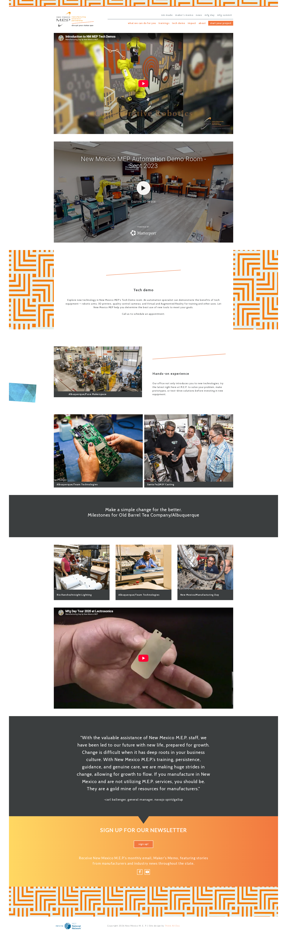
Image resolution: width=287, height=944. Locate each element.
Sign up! (143, 844)
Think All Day (172, 925)
